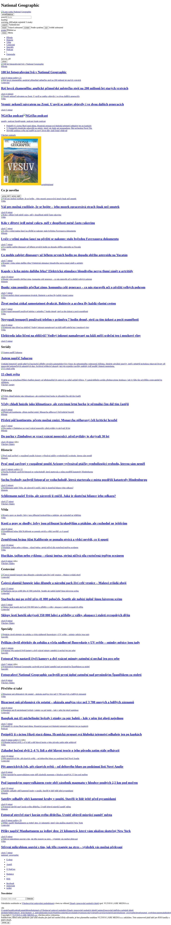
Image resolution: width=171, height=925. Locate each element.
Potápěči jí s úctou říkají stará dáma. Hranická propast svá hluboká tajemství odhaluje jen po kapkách (48, 126)
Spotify (11, 121)
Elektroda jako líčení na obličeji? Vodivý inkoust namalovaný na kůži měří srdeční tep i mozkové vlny (71, 335)
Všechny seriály (8, 385)
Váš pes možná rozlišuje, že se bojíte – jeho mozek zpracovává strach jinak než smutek (60, 206)
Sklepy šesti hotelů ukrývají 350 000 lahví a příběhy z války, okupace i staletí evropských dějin (65, 615)
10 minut (7, 277)
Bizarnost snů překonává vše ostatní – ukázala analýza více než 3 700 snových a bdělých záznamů (67, 702)
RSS (8, 879)
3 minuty (7, 485)
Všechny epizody (8, 135)
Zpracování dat (109, 910)
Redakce (10, 874)
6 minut (6, 410)
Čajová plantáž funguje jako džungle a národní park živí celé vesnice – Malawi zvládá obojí (63, 583)
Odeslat (30, 899)
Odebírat (7, 14)
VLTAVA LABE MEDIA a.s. (25, 915)
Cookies (99, 910)
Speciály (10, 47)
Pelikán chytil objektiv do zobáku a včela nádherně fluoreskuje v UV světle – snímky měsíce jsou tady (70, 642)
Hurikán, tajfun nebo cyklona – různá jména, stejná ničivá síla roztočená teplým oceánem (62, 555)
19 (17, 820)
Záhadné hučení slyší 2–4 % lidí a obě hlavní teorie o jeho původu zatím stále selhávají (60, 750)
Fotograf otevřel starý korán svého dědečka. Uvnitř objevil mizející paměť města (56, 815)
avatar (4, 30)
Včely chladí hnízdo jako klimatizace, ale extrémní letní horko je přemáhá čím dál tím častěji (65, 404)
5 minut (6, 110)
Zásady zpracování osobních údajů (84, 903)
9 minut (7, 78)
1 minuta (7, 648)
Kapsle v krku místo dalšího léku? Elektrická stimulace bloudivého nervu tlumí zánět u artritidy (67, 271)
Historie (9, 40)
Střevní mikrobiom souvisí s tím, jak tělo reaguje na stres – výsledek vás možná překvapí (61, 847)
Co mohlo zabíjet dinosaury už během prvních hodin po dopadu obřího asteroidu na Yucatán (64, 255)
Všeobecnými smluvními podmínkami (38, 903)
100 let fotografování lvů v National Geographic (34, 72)
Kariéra (16, 910)
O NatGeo (10, 869)
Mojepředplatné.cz (33, 910)
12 (18, 469)
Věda (8, 42)
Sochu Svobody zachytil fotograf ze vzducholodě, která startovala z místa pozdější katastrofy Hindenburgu (74, 479)
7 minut (6, 228)
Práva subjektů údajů (124, 910)
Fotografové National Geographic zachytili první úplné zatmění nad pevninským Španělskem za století (71, 674)
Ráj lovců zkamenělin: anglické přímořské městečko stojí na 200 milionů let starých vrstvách (64, 88)
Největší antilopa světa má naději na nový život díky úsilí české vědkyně (36, 130)
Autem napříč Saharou (16, 358)
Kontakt (22, 910)
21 (17, 78)
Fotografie (10, 54)
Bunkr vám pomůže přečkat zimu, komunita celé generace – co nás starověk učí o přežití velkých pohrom (73, 287)
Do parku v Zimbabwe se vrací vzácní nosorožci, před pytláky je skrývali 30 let (55, 436)
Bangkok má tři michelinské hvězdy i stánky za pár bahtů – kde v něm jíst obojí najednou (62, 718)
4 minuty (7, 94)
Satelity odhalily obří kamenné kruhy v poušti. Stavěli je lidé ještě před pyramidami (58, 799)
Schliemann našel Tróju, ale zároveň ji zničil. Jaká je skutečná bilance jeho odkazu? (58, 496)
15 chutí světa (10, 374)
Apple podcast (33, 121)
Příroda (9, 37)
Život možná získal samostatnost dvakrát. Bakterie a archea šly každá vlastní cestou (58, 303)
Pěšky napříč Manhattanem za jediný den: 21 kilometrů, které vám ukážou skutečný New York (66, 831)
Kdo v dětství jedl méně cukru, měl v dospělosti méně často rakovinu (48, 223)
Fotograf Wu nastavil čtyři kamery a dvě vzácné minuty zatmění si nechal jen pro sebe (60, 658)
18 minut (7, 442)
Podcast (9, 49)
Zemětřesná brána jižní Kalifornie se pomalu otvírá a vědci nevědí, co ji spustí (54, 539)
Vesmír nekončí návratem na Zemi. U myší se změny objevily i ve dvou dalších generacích (62, 104)
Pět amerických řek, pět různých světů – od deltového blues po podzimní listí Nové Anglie (62, 766)
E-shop (9, 859)
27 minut (7, 501)
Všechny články (8, 444)
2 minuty (7, 469)
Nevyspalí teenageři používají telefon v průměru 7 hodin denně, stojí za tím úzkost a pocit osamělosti (70, 319)
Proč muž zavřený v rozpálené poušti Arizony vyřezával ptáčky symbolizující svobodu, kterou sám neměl (73, 463)
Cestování (10, 45)
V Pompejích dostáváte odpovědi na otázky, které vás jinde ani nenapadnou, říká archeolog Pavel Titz (49, 128)
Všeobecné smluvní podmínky (54, 910)
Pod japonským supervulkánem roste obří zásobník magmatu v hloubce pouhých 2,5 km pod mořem (69, 782)
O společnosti (7, 910)
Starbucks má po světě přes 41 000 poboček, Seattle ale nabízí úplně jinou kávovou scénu (61, 599)
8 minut (6, 212)
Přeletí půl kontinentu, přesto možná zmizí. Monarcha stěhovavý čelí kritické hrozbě (59, 420)
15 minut (7, 588)
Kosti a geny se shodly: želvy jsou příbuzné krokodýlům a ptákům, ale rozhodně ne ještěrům (64, 523)
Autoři (9, 864)
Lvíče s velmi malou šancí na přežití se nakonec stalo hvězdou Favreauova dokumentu (60, 239)
